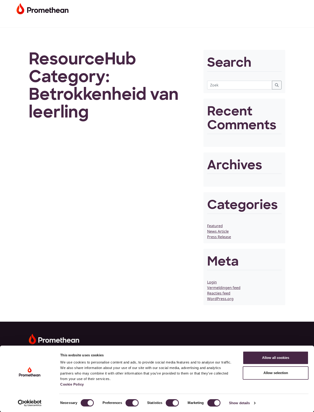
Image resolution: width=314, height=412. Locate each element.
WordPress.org (220, 298)
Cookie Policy (72, 384)
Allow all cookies (275, 358)
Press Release (219, 236)
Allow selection (275, 373)
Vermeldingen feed (223, 287)
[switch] (132, 402)
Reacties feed (218, 293)
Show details (239, 403)
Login (212, 282)
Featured (215, 225)
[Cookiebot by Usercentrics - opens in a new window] (30, 403)
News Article (218, 231)
